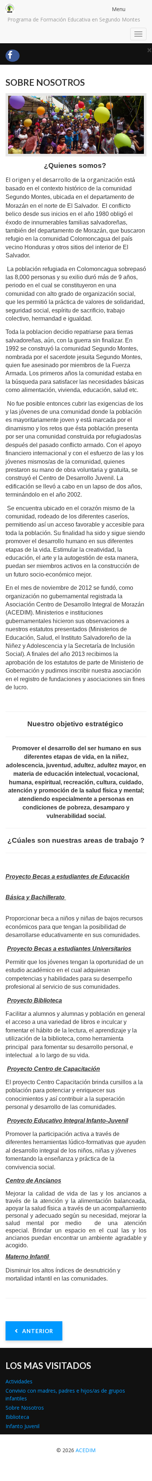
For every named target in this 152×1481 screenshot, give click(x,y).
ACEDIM (86, 1450)
